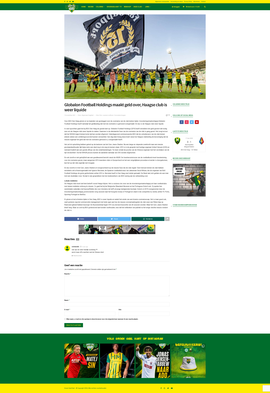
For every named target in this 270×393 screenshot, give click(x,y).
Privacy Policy (188, 1)
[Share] (80, 219)
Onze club (137, 7)
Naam (67, 300)
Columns (99, 7)
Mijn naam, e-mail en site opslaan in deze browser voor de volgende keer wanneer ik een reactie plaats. (102, 319)
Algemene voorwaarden (162, 1)
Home (83, 7)
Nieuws (91, 7)
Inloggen (176, 7)
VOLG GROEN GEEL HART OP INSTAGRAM (135, 338)
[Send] (147, 219)
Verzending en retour (176, 1)
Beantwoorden (77, 255)
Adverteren (196, 1)
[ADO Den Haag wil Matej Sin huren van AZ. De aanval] (81, 361)
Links (147, 7)
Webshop (127, 7)
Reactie (67, 274)
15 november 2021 (70, 115)
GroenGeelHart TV (114, 7)
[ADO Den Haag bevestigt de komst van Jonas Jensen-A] (117, 361)
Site (120, 309)
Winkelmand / (193, 7)
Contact (203, 1)
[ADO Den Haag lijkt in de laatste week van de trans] (153, 361)
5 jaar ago (85, 246)
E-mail (67, 310)
